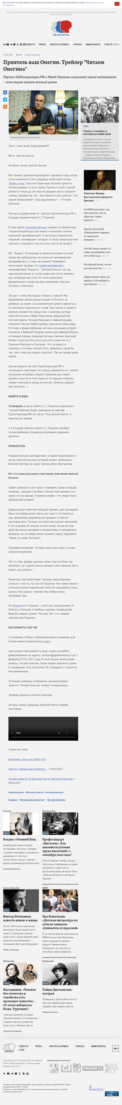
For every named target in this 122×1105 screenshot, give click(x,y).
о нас (107, 44)
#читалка (16, 869)
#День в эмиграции (11, 950)
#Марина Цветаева (50, 1012)
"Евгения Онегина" (36, 227)
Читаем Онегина (32, 54)
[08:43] (60, 963)
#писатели (54, 884)
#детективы (8, 869)
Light (85, 126)
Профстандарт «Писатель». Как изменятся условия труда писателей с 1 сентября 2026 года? (57, 847)
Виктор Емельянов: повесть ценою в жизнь (20, 918)
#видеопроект (16, 792)
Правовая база (49, 811)
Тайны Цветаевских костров (57, 991)
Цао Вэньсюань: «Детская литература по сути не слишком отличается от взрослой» (60, 922)
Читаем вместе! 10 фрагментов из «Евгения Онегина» (41, 779)
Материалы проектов (32, 799)
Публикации (8, 961)
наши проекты (93, 44)
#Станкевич (16, 1031)
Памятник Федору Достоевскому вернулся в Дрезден (98, 197)
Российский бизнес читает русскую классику (98, 266)
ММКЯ (45, 888)
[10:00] (60, 890)
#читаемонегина (54, 792)
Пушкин (17, 605)
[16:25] (21, 813)
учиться (77, 44)
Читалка (7, 811)
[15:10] (60, 813)
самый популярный (50, 265)
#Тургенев (7, 1031)
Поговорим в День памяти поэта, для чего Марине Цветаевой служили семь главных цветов (59, 1003)
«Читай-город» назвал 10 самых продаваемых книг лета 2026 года (97, 252)
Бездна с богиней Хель (19, 839)
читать (42, 44)
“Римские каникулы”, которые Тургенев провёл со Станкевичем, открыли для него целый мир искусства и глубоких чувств (20, 1020)
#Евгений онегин (34, 792)
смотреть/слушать (59, 44)
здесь (47, 641)
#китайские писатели (50, 957)
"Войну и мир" (16, 183)
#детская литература (68, 957)
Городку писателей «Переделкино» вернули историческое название (96, 234)
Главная (12, 799)
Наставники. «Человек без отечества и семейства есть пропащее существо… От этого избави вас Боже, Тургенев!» (19, 999)
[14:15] (21, 890)
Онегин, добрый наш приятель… (27, 769)
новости (30, 44)
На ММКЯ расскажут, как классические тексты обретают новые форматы (97, 215)
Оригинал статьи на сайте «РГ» (27, 759)
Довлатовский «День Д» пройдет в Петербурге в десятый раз (97, 280)
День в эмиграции (11, 888)
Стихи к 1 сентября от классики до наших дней (97, 133)
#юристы (45, 884)
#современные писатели (68, 884)
